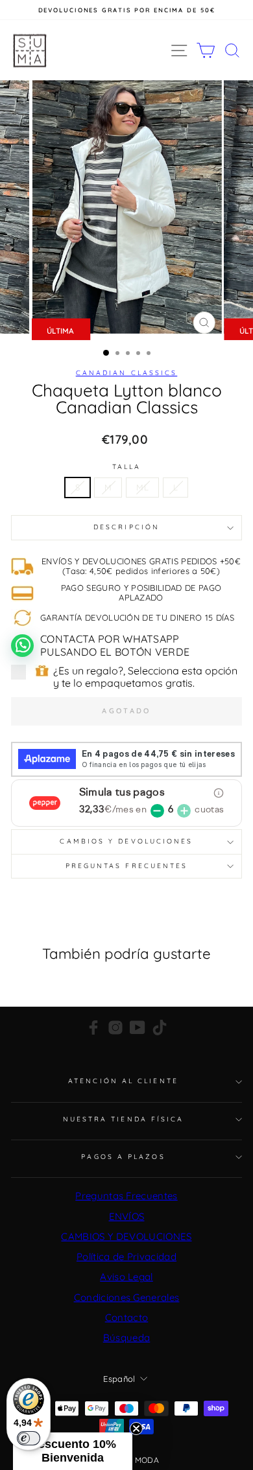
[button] (72, 1451)
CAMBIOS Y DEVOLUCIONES (126, 1236)
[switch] (28, 1438)
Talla (126, 467)
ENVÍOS (127, 1216)
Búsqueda (127, 1337)
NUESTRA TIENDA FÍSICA (123, 1119)
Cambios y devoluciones (126, 841)
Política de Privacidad (126, 1256)
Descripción (126, 527)
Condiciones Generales (127, 1297)
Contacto (127, 1317)
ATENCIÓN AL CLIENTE (123, 1081)
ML (142, 487)
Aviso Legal (126, 1276)
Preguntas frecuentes (127, 866)
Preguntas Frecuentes (126, 1195)
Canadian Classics (127, 373)
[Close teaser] (136, 1428)
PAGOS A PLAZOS (123, 1157)
